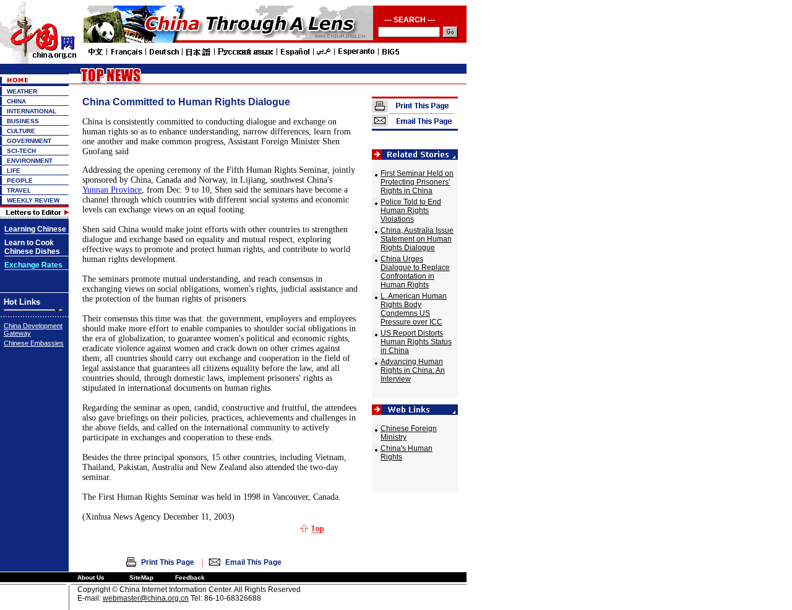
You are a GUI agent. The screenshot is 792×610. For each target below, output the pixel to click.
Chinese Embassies (34, 343)
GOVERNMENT (29, 140)
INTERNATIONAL (31, 111)
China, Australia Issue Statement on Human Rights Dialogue (417, 239)
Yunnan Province (112, 189)
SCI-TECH (21, 150)
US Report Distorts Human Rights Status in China (416, 342)
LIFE (13, 170)
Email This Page (253, 562)
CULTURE (21, 131)
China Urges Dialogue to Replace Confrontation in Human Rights (415, 272)
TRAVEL (19, 190)
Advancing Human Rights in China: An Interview (413, 370)
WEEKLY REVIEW (33, 200)
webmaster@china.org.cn (146, 598)
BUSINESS (23, 121)
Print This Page (167, 562)
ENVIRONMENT (30, 160)
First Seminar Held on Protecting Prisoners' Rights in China (417, 182)
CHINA (16, 101)
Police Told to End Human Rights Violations (411, 211)
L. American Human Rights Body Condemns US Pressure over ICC (414, 309)
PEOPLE (20, 180)
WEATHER (22, 91)
